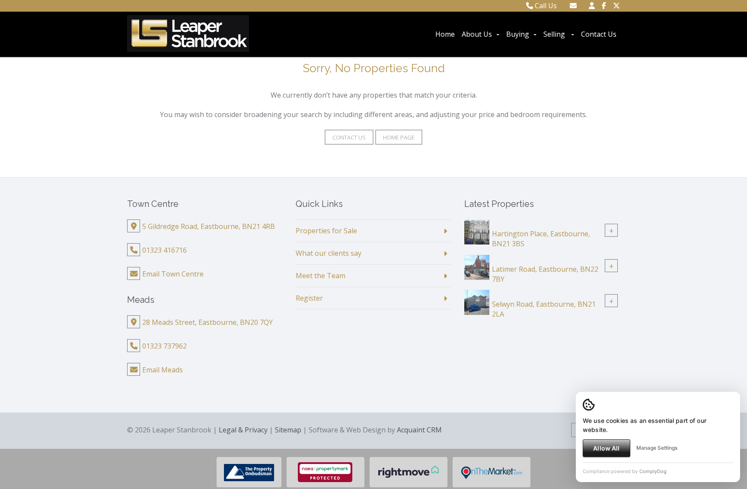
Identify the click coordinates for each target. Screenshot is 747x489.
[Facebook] (604, 5)
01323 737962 (164, 346)
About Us (477, 34)
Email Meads (162, 370)
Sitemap (288, 430)
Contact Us (598, 34)
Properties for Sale (326, 230)
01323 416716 (164, 250)
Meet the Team (320, 275)
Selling (555, 34)
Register (309, 298)
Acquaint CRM (419, 430)
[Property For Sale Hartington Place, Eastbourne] (476, 231)
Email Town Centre (173, 274)
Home (445, 34)
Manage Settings (656, 448)
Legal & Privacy (243, 430)
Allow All (606, 448)
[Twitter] (616, 5)
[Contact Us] (592, 5)
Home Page (399, 137)
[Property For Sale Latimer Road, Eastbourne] (476, 266)
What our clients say (328, 253)
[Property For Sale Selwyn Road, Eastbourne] (476, 302)
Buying (517, 34)
